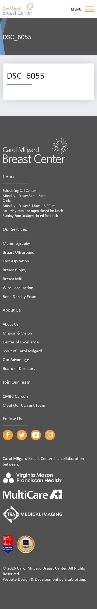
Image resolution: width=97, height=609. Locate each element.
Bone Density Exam (19, 296)
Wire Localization (18, 287)
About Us (10, 324)
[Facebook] (8, 435)
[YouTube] (36, 435)
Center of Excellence (21, 342)
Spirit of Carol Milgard (22, 351)
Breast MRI (12, 279)
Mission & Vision (17, 333)
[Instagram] (50, 435)
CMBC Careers (16, 396)
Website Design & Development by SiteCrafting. (44, 579)
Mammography (16, 243)
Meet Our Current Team (24, 405)
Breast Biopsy (14, 270)
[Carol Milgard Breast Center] (18, 9)
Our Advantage (16, 359)
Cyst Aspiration (16, 261)
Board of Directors (19, 368)
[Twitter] (22, 435)
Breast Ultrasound (18, 252)
